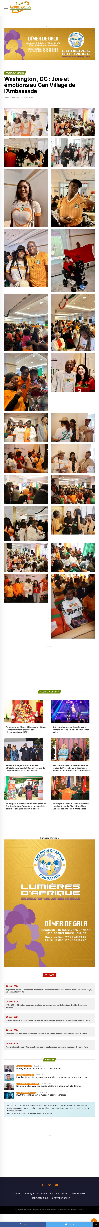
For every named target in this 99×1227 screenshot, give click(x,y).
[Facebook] (42, 1185)
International (78, 1194)
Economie (42, 1194)
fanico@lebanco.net (15, 1111)
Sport (65, 1194)
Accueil (18, 1194)
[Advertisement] (49, 666)
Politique (29, 1194)
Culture (54, 1194)
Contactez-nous (40, 1198)
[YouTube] (57, 1185)
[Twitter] (49, 1185)
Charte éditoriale (60, 1198)
